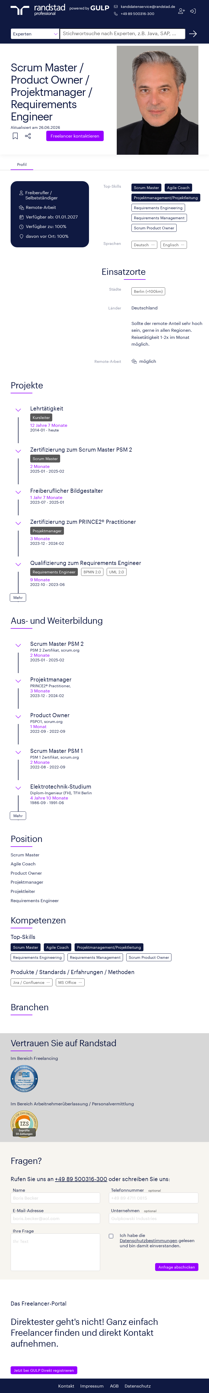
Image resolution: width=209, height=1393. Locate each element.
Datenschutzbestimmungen (148, 1240)
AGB (114, 1385)
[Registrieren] (181, 11)
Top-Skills (112, 186)
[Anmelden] (192, 11)
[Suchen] (193, 33)
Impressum (92, 1385)
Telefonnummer (127, 1190)
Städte (115, 289)
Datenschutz (138, 1385)
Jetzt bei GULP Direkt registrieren (44, 1370)
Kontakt (66, 1385)
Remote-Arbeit (107, 361)
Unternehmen (125, 1210)
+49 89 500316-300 (137, 13)
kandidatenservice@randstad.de (148, 6)
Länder (114, 308)
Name (19, 1190)
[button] (35, 33)
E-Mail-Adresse (28, 1210)
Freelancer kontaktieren (75, 135)
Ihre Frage (23, 1230)
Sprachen (112, 243)
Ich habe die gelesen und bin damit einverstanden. (157, 1240)
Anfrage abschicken (176, 1267)
